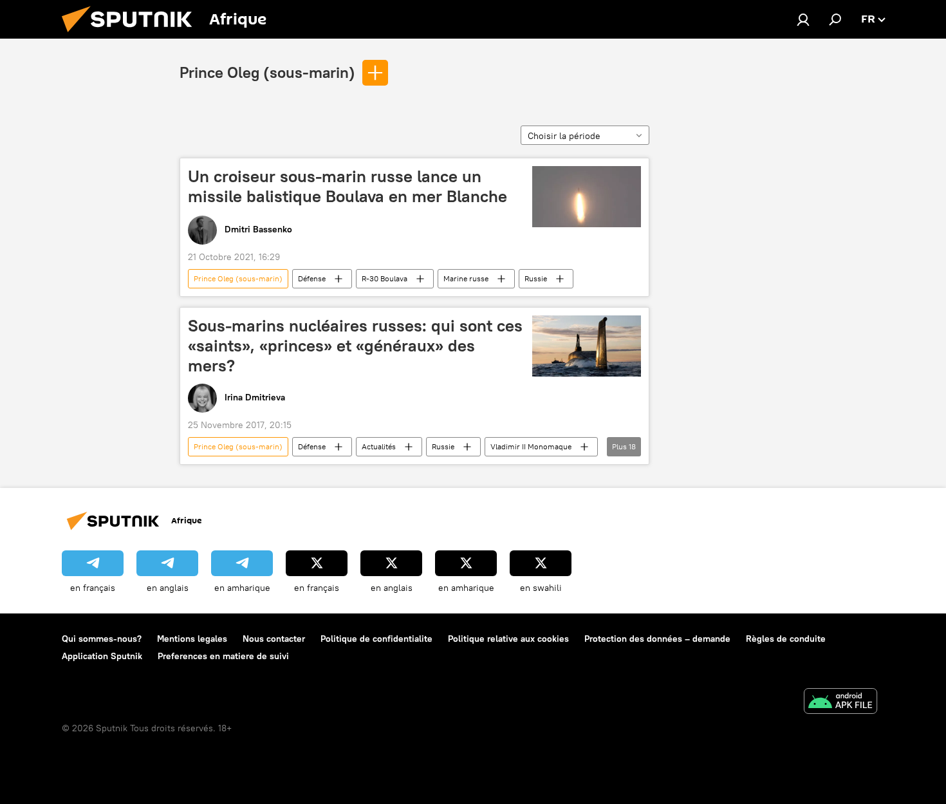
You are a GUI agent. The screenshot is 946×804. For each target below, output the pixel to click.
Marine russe (465, 278)
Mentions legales (192, 638)
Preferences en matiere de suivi (223, 656)
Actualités (379, 446)
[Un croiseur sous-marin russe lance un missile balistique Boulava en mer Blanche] (586, 196)
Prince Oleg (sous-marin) (267, 72)
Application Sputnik (102, 656)
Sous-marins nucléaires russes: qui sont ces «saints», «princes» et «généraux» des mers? (355, 345)
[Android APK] (840, 702)
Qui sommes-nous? (102, 638)
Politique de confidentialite (376, 638)
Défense (312, 278)
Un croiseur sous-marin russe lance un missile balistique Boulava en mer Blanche (347, 186)
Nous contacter (274, 638)
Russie (535, 278)
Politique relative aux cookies (508, 638)
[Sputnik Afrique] (132, 35)
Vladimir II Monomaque (530, 446)
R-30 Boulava (384, 278)
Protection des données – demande (657, 638)
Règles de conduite (786, 638)
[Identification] (803, 19)
